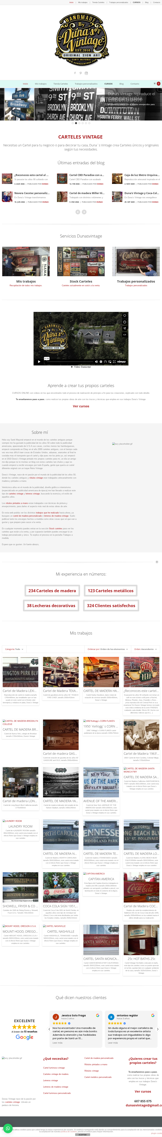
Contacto (156, 2)
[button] (157, 1029)
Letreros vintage (50, 1080)
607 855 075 (143, 1101)
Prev (5, 104)
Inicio (71, 2)
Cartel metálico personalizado (98, 1077)
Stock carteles (55, 528)
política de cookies (69, 1131)
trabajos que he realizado (47, 512)
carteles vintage (16, 493)
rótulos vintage (36, 478)
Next (156, 104)
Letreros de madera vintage (55, 1087)
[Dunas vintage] (81, 39)
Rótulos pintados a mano (95, 1064)
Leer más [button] (57, 1043)
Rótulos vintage (91, 1071)
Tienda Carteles (98, 2)
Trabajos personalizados (118, 2)
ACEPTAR (83, 1135)
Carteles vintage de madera (55, 1074)
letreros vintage (33, 493)
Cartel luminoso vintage (54, 1068)
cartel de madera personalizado (27, 516)
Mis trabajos (82, 2)
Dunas (45, 184)
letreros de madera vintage (56, 516)
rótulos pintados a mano (17, 503)
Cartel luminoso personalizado (57, 1093)
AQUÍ (120, 1129)
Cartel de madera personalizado (98, 1058)
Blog (146, 2)
